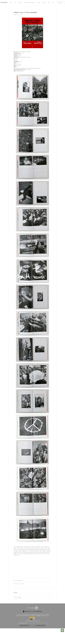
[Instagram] (36, 608)
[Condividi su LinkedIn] (19, 580)
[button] (32, 618)
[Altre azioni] (50, 10)
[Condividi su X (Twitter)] (16, 580)
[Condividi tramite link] (21, 580)
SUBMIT (38, 615)
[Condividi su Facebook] (14, 580)
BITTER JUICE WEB (34, 630)
